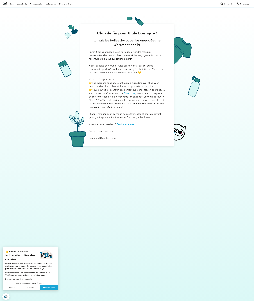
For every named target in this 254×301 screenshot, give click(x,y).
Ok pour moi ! (49, 287)
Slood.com (129, 93)
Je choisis (30, 287)
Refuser (12, 287)
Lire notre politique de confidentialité (18, 279)
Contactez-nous (125, 124)
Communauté (36, 4)
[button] (6, 296)
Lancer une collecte (18, 4)
